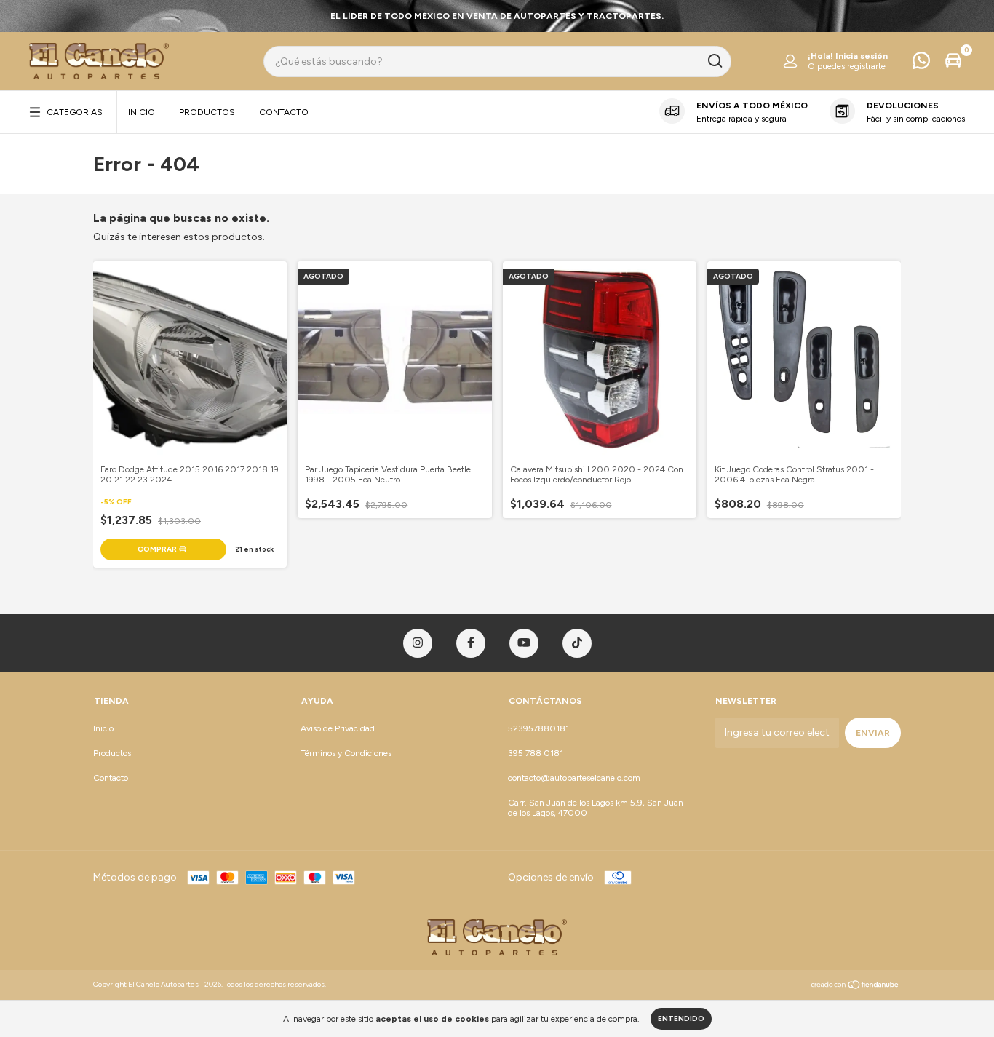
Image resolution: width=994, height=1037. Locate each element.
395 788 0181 (535, 753)
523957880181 (538, 728)
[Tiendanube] (855, 986)
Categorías (75, 112)
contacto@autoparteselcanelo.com (574, 778)
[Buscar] (714, 61)
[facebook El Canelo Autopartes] (470, 643)
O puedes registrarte (847, 66)
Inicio (141, 112)
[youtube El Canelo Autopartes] (523, 643)
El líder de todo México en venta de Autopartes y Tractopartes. (497, 16)
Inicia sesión (861, 56)
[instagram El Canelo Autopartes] (417, 643)
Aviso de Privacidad (338, 728)
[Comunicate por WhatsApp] (921, 64)
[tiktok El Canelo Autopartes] (577, 643)
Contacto (284, 112)
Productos (207, 112)
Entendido (681, 1018)
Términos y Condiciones (346, 753)
